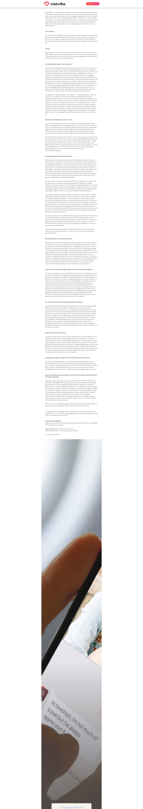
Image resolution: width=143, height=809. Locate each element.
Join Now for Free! (92, 4)
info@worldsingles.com (51, 429)
